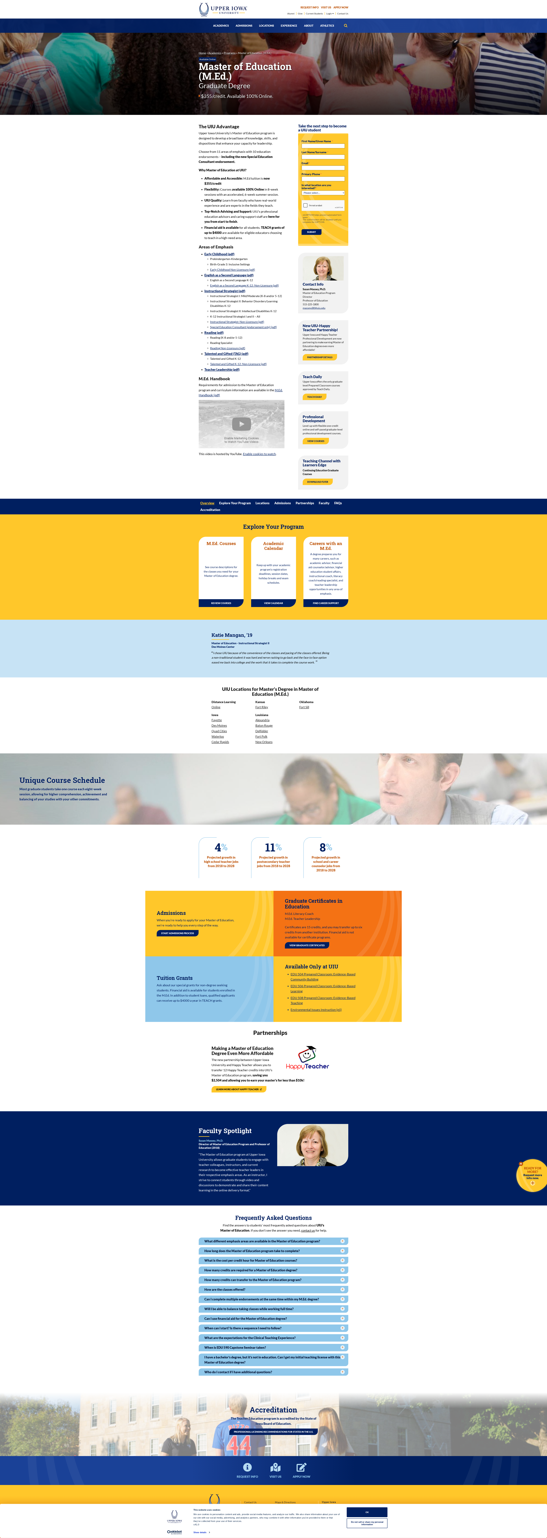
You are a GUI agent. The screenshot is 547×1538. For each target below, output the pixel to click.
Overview (207, 503)
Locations (263, 503)
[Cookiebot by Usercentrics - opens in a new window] (174, 1532)
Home (202, 53)
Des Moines (219, 725)
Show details (199, 1532)
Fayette (217, 720)
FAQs (338, 503)
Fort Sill (304, 707)
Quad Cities (219, 731)
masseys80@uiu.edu (314, 308)
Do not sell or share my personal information (367, 1523)
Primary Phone (311, 174)
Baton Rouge (264, 725)
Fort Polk (261, 736)
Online (216, 707)
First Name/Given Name (316, 141)
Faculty (324, 503)
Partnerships (305, 503)
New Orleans (264, 742)
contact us (308, 1230)
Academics (214, 53)
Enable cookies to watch (259, 454)
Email (305, 163)
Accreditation (210, 510)
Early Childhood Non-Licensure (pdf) (232, 269)
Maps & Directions (285, 1502)
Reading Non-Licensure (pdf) (227, 348)
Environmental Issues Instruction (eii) (316, 1010)
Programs (230, 53)
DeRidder (261, 731)
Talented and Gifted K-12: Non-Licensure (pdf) (238, 364)
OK (367, 1512)
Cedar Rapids (220, 742)
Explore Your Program (235, 503)
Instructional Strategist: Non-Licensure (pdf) (237, 321)
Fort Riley (261, 707)
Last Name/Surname (314, 152)
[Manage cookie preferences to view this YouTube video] (241, 424)
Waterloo (218, 736)
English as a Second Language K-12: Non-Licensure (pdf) (244, 285)
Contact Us (250, 1502)
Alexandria (262, 720)
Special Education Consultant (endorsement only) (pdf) (243, 327)
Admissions (282, 503)
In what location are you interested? (316, 187)
